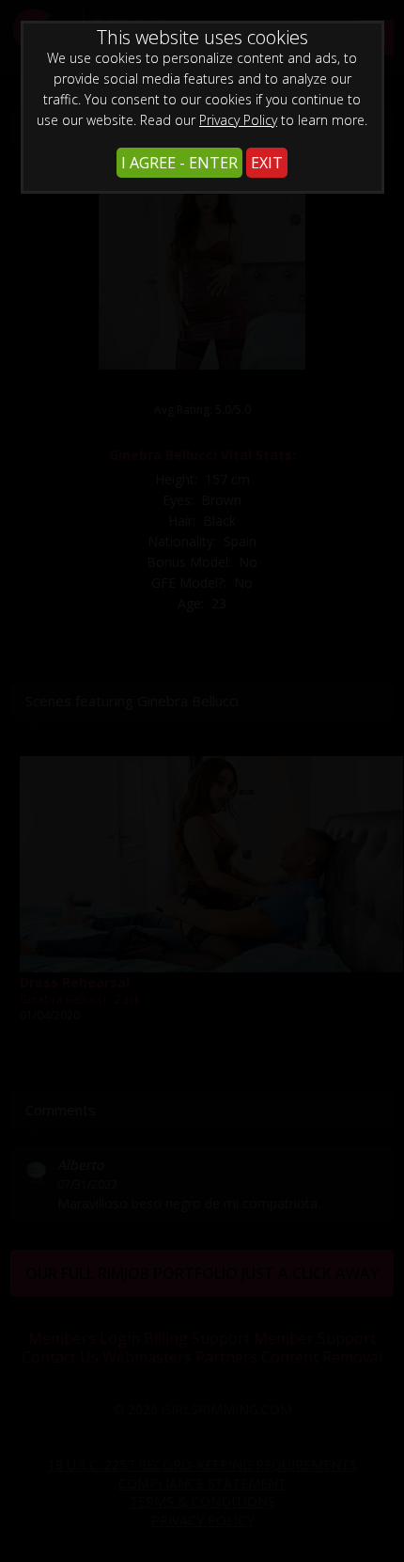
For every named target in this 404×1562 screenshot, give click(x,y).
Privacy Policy (238, 120)
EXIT (267, 162)
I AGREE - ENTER (179, 162)
